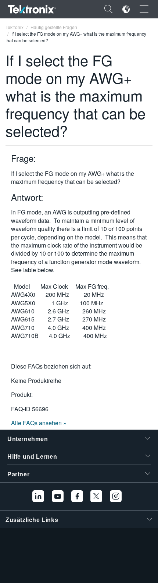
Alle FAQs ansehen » (39, 423)
